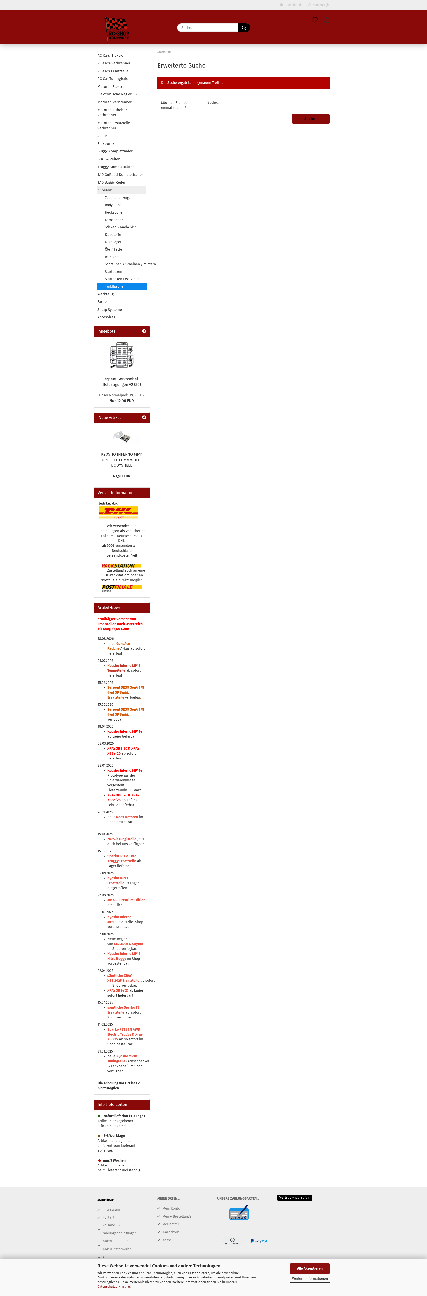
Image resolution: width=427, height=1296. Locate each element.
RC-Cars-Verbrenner (113, 63)
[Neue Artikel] (144, 418)
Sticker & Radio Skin (121, 227)
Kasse (167, 1240)
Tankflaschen (115, 286)
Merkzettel (170, 1224)
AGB (105, 1257)
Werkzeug (105, 294)
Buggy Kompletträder (115, 151)
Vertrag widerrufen (294, 1197)
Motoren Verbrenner (114, 102)
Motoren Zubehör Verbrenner (112, 112)
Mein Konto (171, 1208)
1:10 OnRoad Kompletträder (120, 174)
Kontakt (108, 1217)
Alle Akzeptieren (310, 1268)
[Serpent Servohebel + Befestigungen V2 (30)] (121, 355)
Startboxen (113, 272)
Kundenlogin (320, 5)
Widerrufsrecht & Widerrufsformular (116, 1245)
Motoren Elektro (111, 86)
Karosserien (114, 220)
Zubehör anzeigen (119, 198)
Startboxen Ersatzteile (122, 279)
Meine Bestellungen (177, 1216)
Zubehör (104, 190)
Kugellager (113, 242)
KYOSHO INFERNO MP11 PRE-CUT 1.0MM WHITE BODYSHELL (122, 460)
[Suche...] (244, 27)
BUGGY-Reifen (108, 159)
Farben (103, 301)
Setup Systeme (109, 309)
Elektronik (105, 143)
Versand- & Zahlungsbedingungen (119, 1229)
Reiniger (111, 257)
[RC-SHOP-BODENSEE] (117, 31)
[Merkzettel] (315, 20)
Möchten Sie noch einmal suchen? (175, 105)
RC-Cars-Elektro (110, 55)
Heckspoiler (114, 212)
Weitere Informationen (310, 1279)
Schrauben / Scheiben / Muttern (125, 264)
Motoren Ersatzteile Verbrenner (113, 125)
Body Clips (113, 205)
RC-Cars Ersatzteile (112, 71)
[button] (327, 20)
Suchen (311, 119)
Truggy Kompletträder (115, 167)
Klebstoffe (113, 235)
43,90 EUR (121, 476)
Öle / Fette (113, 249)
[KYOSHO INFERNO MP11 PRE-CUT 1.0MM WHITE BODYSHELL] (121, 436)
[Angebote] (144, 331)
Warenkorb (170, 1232)
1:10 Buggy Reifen (111, 182)
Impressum (111, 1209)
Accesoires (106, 317)
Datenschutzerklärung (113, 1286)
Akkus (102, 136)
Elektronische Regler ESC (118, 94)
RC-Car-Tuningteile (112, 78)
